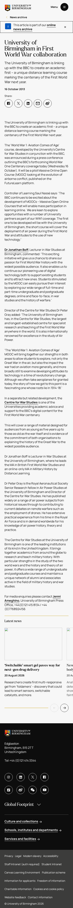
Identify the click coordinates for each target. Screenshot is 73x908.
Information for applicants (19, 880)
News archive (18, 17)
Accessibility (50, 856)
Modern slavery (32, 856)
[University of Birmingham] (17, 7)
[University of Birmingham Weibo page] (20, 790)
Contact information (40, 897)
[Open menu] (64, 7)
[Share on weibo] (47, 103)
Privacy (8, 856)
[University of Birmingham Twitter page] (32, 777)
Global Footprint (19, 804)
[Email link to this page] (38, 103)
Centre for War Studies (21, 402)
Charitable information (17, 889)
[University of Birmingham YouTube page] (44, 790)
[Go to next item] (64, 708)
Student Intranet (52, 864)
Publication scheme (53, 872)
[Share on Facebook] (8, 103)
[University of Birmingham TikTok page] (8, 790)
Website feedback (15, 897)
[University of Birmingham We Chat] (32, 790)
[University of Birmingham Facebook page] (44, 777)
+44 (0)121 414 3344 (23, 760)
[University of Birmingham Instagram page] (8, 777)
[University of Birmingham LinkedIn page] (20, 777)
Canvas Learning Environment (22, 872)
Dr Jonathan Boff (16, 250)
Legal (18, 856)
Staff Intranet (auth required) (22, 864)
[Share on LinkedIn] (28, 103)
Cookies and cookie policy (48, 889)
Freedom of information (51, 880)
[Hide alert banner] (65, 27)
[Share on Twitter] (18, 103)
